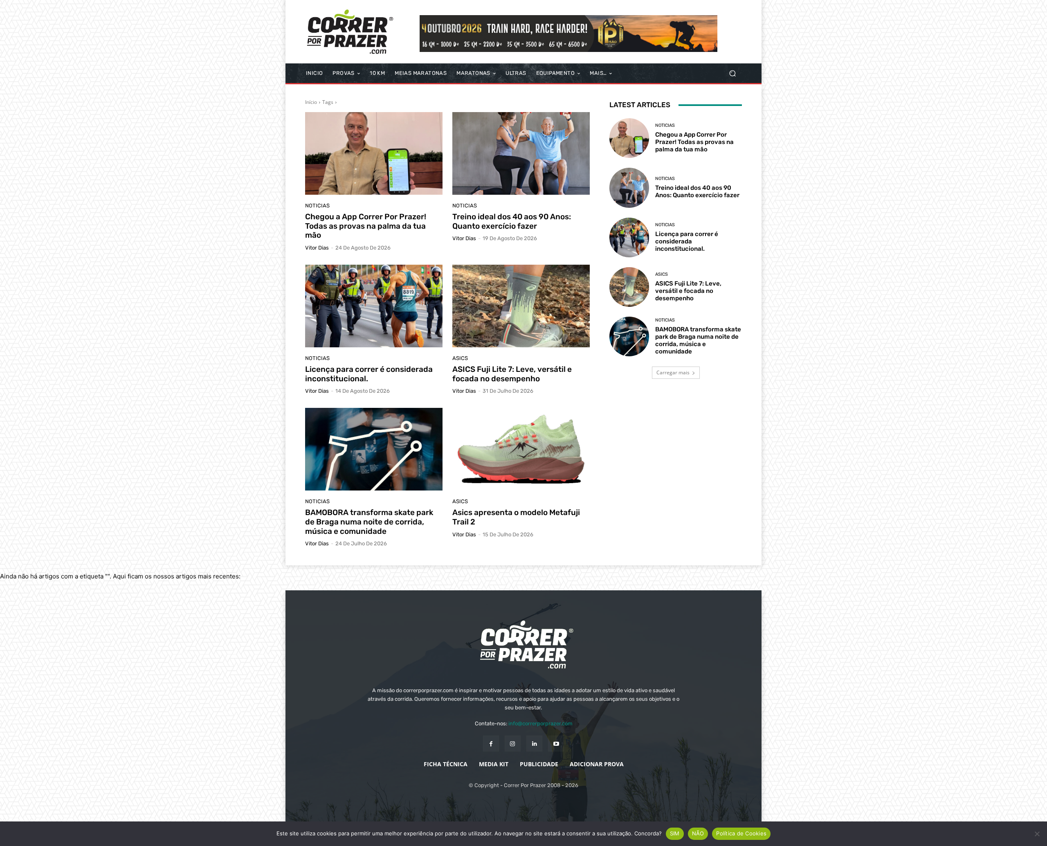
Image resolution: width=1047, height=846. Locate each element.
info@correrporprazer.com (540, 723)
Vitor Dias (317, 248)
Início (311, 102)
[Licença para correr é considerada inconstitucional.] (374, 306)
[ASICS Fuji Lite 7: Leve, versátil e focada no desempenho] (521, 306)
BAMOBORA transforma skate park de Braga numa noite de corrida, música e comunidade (369, 522)
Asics (460, 358)
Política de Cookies (741, 833)
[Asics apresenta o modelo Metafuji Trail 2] (521, 449)
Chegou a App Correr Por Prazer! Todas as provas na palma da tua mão (365, 226)
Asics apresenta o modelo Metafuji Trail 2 (516, 517)
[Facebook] (491, 744)
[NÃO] (1037, 834)
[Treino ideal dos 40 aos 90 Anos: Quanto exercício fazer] (521, 153)
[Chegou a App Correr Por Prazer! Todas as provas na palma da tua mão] (374, 153)
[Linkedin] (534, 744)
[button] (732, 73)
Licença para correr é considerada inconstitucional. (369, 373)
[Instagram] (513, 744)
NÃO (698, 833)
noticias (317, 205)
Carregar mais (673, 372)
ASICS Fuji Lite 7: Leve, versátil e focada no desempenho (512, 373)
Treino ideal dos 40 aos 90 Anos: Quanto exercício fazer (511, 221)
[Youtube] (556, 744)
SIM (675, 833)
